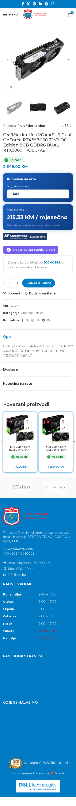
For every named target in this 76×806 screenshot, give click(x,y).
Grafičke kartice (32, 126)
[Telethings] (55, 487)
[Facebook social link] (22, 4)
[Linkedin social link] (40, 4)
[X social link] (28, 4)
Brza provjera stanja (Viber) (31, 250)
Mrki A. (60, 773)
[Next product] (71, 126)
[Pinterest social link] (34, 4)
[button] (27, 428)
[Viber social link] (53, 4)
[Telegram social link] (46, 4)
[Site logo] (38, 14)
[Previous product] (62, 126)
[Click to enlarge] (11, 87)
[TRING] (20, 487)
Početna (9, 126)
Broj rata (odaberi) (18, 186)
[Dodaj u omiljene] (27, 421)
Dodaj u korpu (38, 282)
